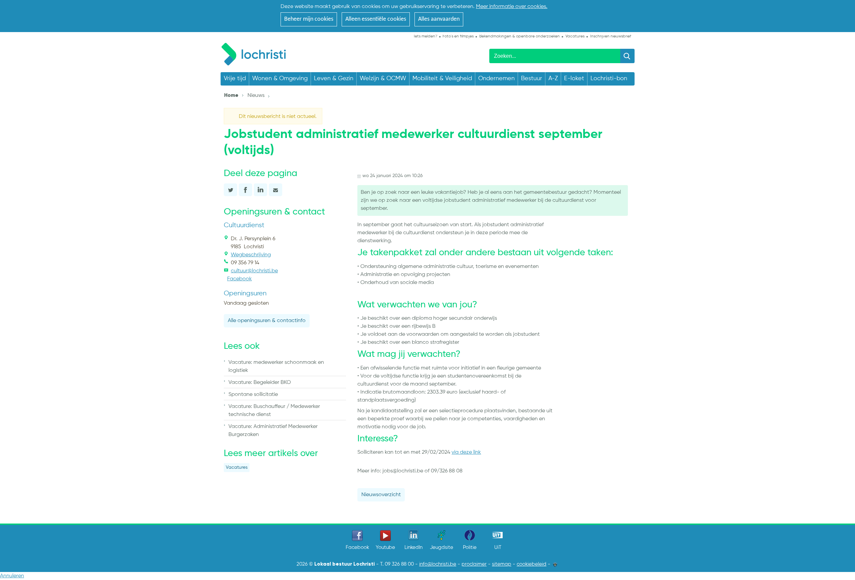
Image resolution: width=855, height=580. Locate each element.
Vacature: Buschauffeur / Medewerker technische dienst (274, 410)
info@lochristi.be (437, 564)
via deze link (466, 452)
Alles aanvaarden (439, 19)
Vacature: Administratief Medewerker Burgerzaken (273, 430)
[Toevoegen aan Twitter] (230, 189)
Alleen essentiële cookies (375, 19)
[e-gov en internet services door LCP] (555, 564)
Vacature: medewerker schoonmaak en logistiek (276, 366)
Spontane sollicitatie (253, 394)
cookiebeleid (531, 564)
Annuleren (12, 576)
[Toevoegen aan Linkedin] (260, 189)
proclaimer (474, 564)
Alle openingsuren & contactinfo (267, 320)
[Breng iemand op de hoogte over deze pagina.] (275, 189)
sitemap (501, 564)
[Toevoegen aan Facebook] (245, 189)
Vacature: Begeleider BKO (259, 382)
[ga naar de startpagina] (257, 53)
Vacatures (236, 467)
